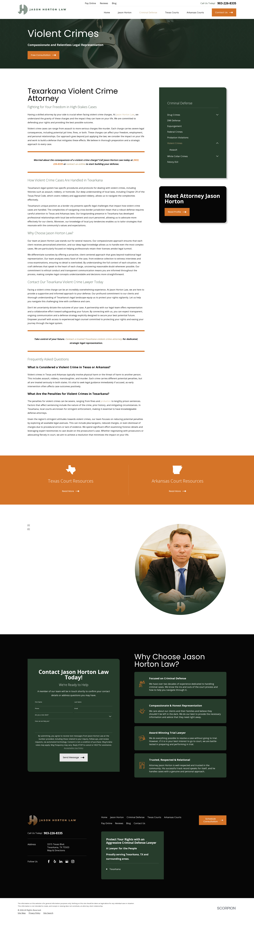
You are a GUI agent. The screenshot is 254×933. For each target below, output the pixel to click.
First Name (38, 702)
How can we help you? (42, 721)
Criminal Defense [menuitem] (148, 12)
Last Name (77, 702)
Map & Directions (56, 850)
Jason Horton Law (125, 114)
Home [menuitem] (107, 12)
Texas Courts (154, 817)
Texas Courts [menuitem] (172, 12)
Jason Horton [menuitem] (124, 12)
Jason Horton (117, 817)
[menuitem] (191, 115)
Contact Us (139, 823)
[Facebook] (48, 861)
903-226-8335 (226, 3)
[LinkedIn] (60, 861)
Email (76, 708)
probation (106, 401)
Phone (37, 708)
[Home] (42, 9)
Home (104, 817)
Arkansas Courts (172, 817)
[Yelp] (54, 861)
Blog (114, 3)
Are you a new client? (42, 715)
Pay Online (90, 3)
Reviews (104, 3)
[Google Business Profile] (66, 861)
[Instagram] (72, 861)
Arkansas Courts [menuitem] (195, 12)
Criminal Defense (135, 817)
